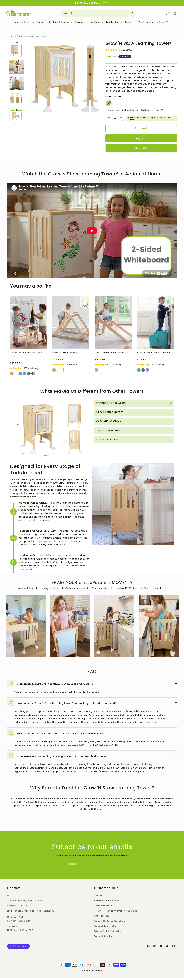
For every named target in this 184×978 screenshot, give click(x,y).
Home (13, 36)
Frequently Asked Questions (110, 920)
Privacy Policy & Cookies (107, 931)
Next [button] (16, 123)
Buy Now (141, 138)
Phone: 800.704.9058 (18, 905)
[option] (65, 79)
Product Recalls (103, 936)
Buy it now (141, 147)
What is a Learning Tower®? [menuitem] (153, 22)
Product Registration (105, 925)
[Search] (132, 13)
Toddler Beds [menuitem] (113, 22)
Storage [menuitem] (79, 22)
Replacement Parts (105, 905)
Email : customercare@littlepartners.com (30, 910)
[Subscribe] (114, 864)
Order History (101, 915)
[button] (174, 13)
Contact (98, 895)
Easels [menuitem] (40, 22)
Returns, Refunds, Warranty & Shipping (115, 910)
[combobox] (98, 13)
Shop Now (26, 609)
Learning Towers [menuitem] (23, 22)
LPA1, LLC (11, 895)
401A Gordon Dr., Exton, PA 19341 (25, 900)
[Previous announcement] (8, 3)
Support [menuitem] (129, 22)
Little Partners (95, 970)
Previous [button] (17, 43)
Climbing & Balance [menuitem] (59, 22)
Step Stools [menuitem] (94, 22)
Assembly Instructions (106, 900)
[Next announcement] (176, 3)
